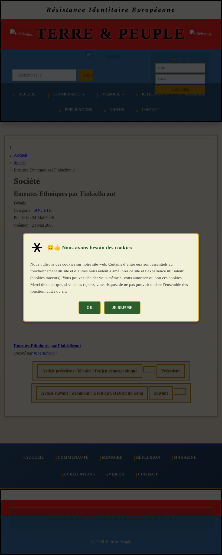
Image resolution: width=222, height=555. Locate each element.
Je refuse (122, 307)
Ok (90, 307)
